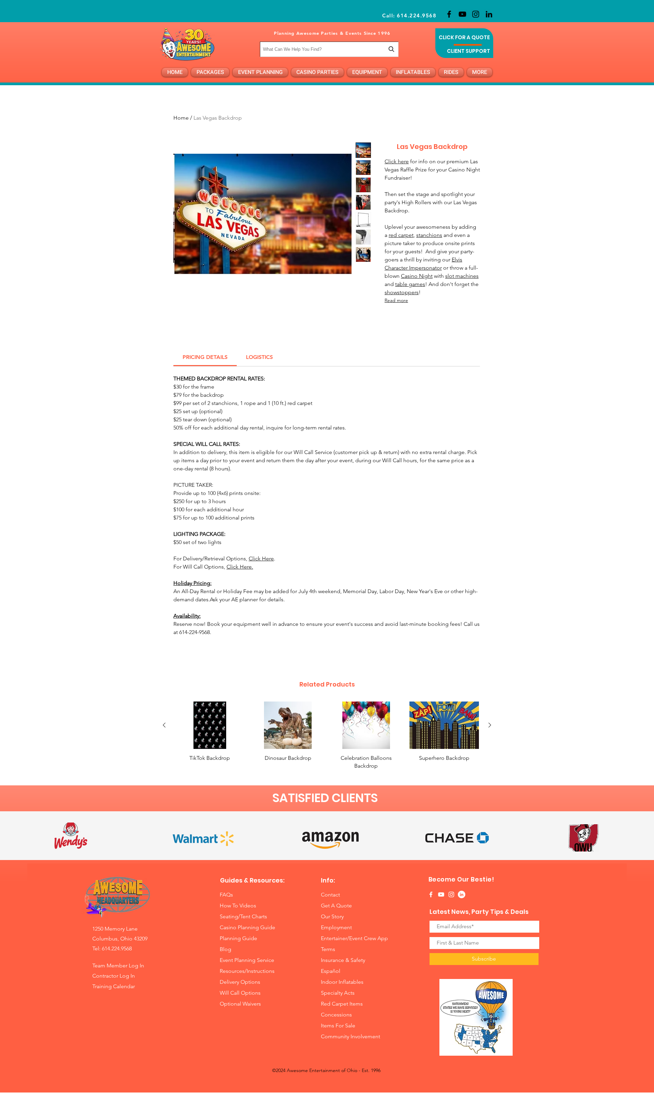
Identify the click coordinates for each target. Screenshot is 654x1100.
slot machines (462, 276)
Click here (397, 161)
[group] (327, 735)
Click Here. (240, 566)
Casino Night (417, 276)
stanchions (429, 235)
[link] (205, 357)
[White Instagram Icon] (451, 894)
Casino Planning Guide (247, 927)
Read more (396, 300)
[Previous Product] (164, 725)
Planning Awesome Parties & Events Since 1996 (332, 33)
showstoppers (402, 292)
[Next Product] (490, 725)
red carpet (401, 235)
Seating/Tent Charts (243, 916)
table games (410, 284)
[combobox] (329, 49)
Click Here (261, 558)
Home (181, 118)
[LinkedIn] (489, 14)
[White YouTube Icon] (441, 894)
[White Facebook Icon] (431, 894)
